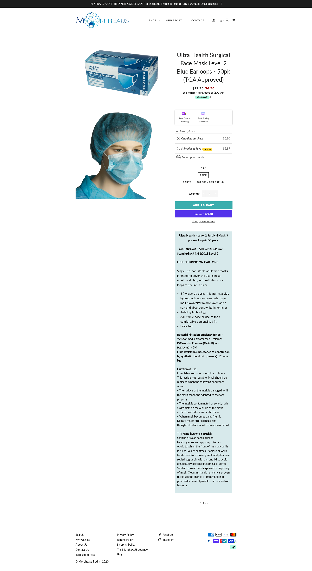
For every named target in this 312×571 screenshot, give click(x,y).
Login (220, 20)
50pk (203, 175)
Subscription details (193, 157)
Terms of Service (85, 554)
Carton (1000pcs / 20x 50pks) (203, 182)
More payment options (203, 221)
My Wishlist (83, 539)
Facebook (168, 534)
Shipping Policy (126, 544)
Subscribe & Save (196, 149)
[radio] (178, 138)
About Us (81, 544)
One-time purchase (192, 138)
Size (203, 168)
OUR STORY (174, 20)
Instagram (168, 539)
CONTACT (198, 20)
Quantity (194, 193)
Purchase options (185, 131)
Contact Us (82, 549)
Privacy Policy (125, 534)
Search (80, 534)
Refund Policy (125, 539)
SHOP (153, 20)
